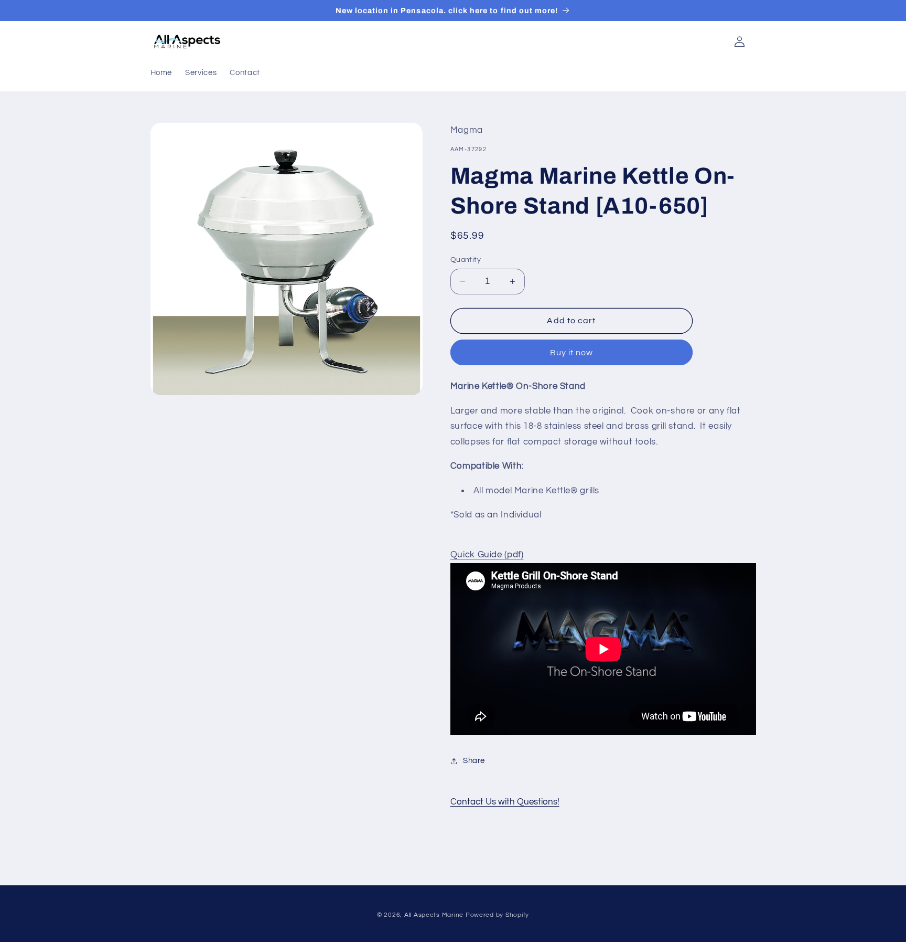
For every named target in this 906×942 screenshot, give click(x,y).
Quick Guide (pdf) (487, 554)
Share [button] (474, 761)
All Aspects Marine (433, 915)
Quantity (465, 259)
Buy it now (572, 352)
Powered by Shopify (497, 915)
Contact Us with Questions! (504, 802)
